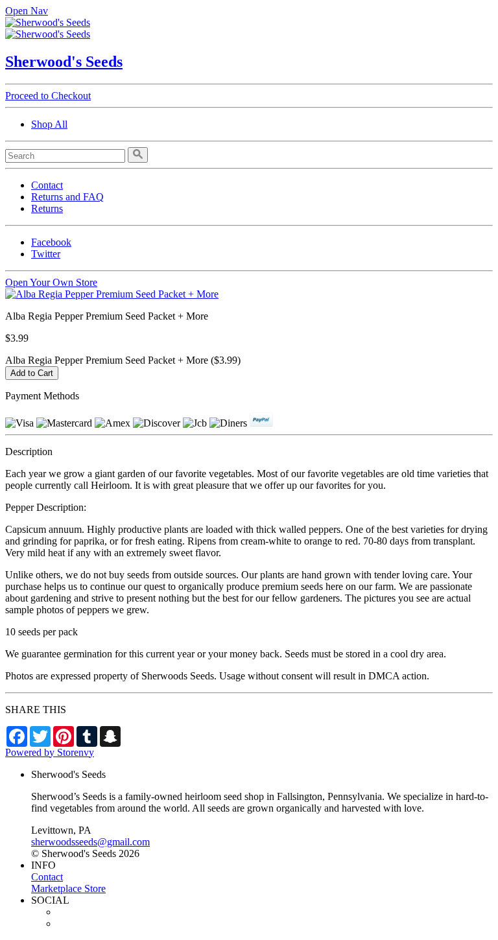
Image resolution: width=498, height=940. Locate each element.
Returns (47, 208)
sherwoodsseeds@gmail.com (90, 841)
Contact (47, 185)
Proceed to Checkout (48, 95)
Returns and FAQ (67, 196)
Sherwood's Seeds (64, 61)
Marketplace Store (68, 888)
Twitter (45, 253)
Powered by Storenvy (49, 752)
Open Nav (26, 10)
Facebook (51, 242)
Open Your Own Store (51, 282)
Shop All (49, 124)
